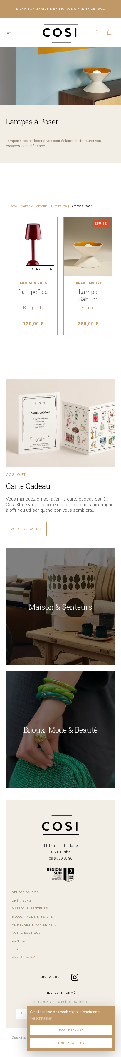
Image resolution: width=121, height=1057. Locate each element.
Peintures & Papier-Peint (35, 924)
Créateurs (21, 900)
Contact (19, 940)
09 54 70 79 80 (61, 858)
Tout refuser (71, 1029)
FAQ (15, 949)
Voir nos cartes (26, 528)
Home (13, 206)
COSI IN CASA (24, 956)
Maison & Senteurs (34, 206)
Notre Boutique (26, 932)
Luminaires (59, 206)
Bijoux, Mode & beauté (32, 916)
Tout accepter (71, 1042)
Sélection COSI (26, 892)
